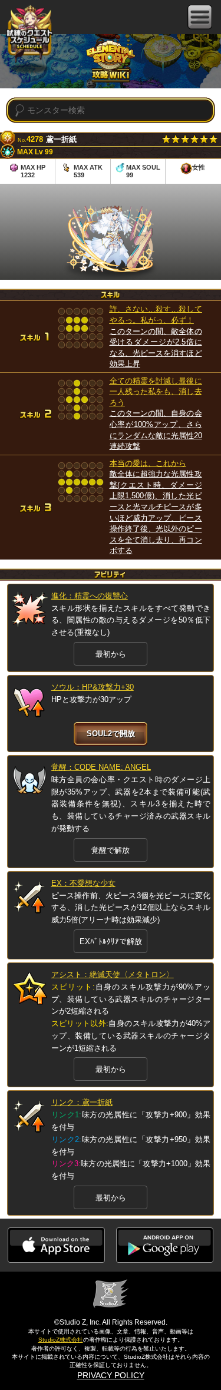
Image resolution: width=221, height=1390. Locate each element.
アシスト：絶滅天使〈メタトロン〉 (112, 974)
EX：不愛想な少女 (83, 883)
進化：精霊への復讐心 (89, 595)
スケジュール (29, 34)
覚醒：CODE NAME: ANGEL (101, 767)
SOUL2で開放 (111, 733)
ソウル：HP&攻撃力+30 (92, 687)
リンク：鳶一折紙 (82, 1102)
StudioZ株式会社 (60, 1339)
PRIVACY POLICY (110, 1375)
